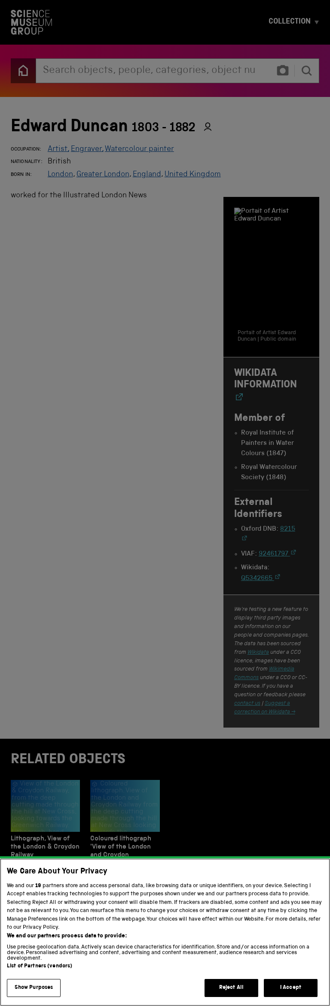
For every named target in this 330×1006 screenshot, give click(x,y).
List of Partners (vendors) (39, 966)
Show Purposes (34, 988)
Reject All (231, 988)
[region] (165, 932)
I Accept (290, 988)
